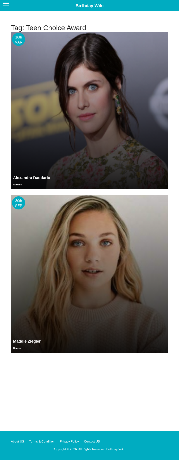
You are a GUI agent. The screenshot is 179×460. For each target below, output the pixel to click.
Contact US (92, 441)
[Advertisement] (89, 391)
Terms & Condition (42, 441)
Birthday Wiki (90, 5)
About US (17, 441)
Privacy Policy (69, 441)
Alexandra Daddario (31, 178)
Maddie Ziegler (27, 341)
